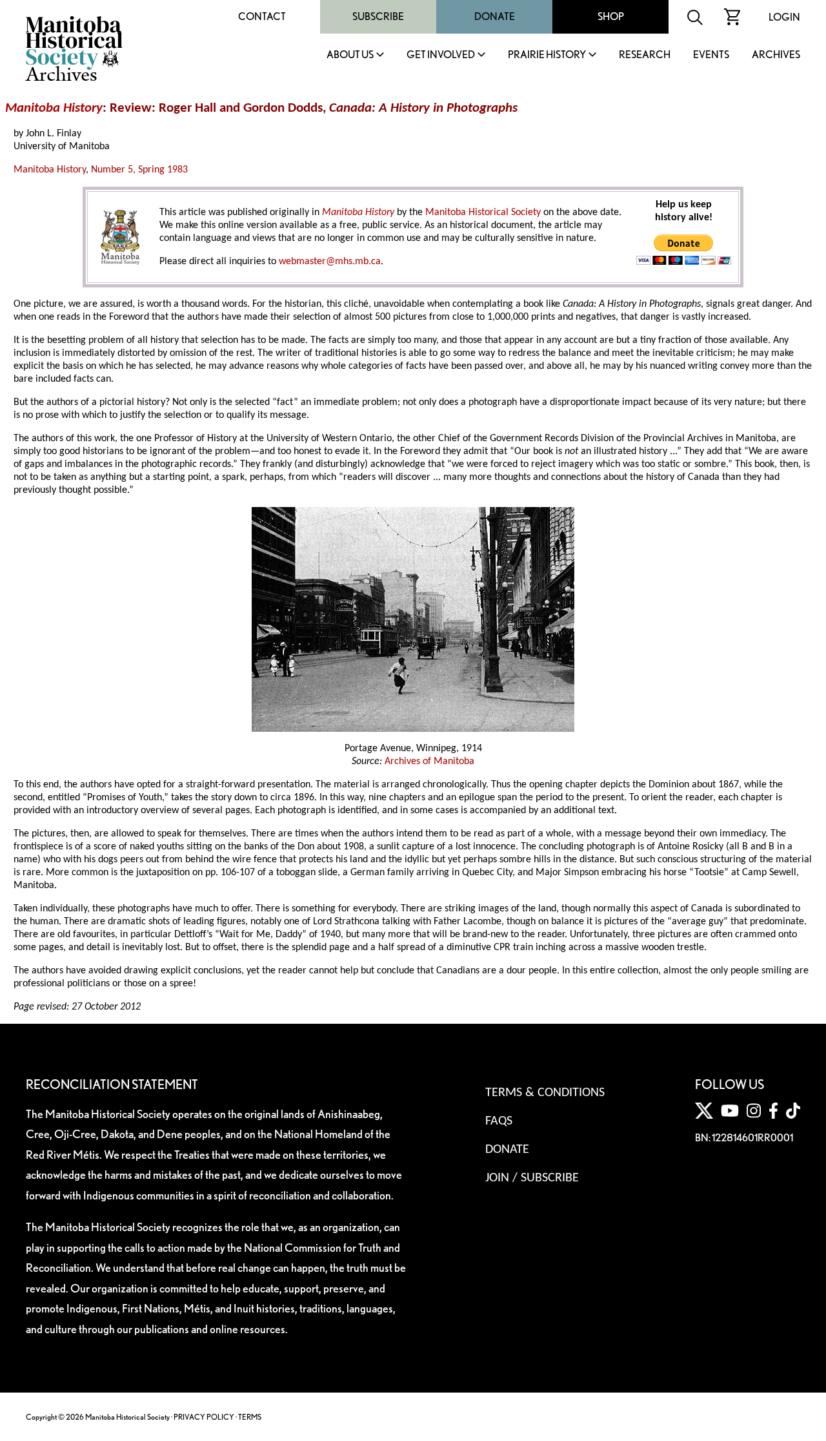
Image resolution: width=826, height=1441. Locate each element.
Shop (611, 16)
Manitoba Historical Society (483, 212)
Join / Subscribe (532, 1178)
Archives (776, 55)
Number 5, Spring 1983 (139, 170)
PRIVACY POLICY (204, 1417)
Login (784, 17)
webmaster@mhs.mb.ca (330, 261)
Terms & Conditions (545, 1092)
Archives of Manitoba (429, 761)
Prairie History (547, 55)
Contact (262, 16)
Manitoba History (50, 170)
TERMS (249, 1417)
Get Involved (441, 55)
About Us (350, 55)
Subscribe (378, 16)
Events (711, 55)
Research (644, 55)
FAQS (498, 1121)
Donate (494, 16)
